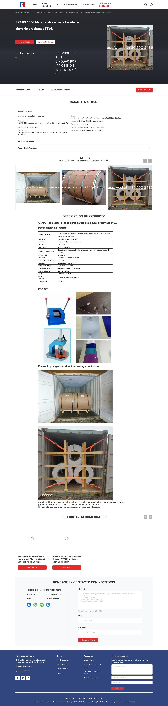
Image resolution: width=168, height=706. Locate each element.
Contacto (59, 673)
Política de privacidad (96, 698)
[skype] (48, 605)
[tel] (54, 605)
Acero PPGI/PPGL (89, 660)
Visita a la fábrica (62, 664)
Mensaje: (82, 589)
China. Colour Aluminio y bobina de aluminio (46, 702)
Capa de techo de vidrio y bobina (91, 672)
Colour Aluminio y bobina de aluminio (44, 12)
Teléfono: (83, 627)
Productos (25, 12)
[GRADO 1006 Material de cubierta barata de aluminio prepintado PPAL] (130, 47)
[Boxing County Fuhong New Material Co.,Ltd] (22, 4)
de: (80, 616)
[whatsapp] (35, 605)
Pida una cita (144, 89)
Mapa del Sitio (69, 698)
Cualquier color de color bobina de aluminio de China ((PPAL (65, 559)
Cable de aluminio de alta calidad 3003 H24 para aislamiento (30, 559)
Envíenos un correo (45, 42)
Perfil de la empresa (63, 660)
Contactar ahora (88, 640)
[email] (29, 605)
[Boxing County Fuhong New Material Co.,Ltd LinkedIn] (28, 678)
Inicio (17, 12)
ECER (133, 702)
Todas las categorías (90, 678)
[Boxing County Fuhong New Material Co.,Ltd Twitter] (23, 678)
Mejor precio (24, 42)
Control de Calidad (62, 669)
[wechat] (42, 605)
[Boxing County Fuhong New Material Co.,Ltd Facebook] (17, 678)
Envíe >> (117, 688)
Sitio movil (82, 698)
